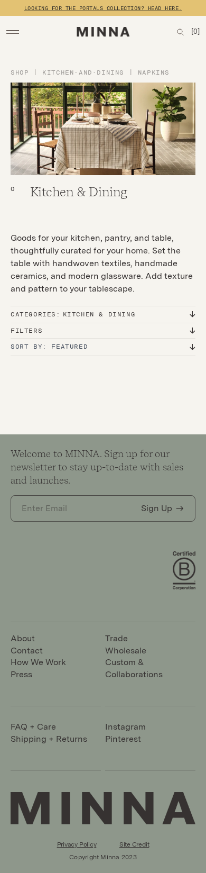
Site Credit (134, 844)
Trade (116, 638)
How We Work (38, 662)
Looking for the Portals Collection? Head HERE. (103, 8)
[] (195, 31)
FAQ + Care (33, 727)
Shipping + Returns (49, 739)
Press (21, 674)
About (23, 638)
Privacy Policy (77, 844)
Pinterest (123, 739)
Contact (27, 650)
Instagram (125, 727)
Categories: (73, 314)
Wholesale (125, 650)
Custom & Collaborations (134, 668)
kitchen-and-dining (85, 72)
